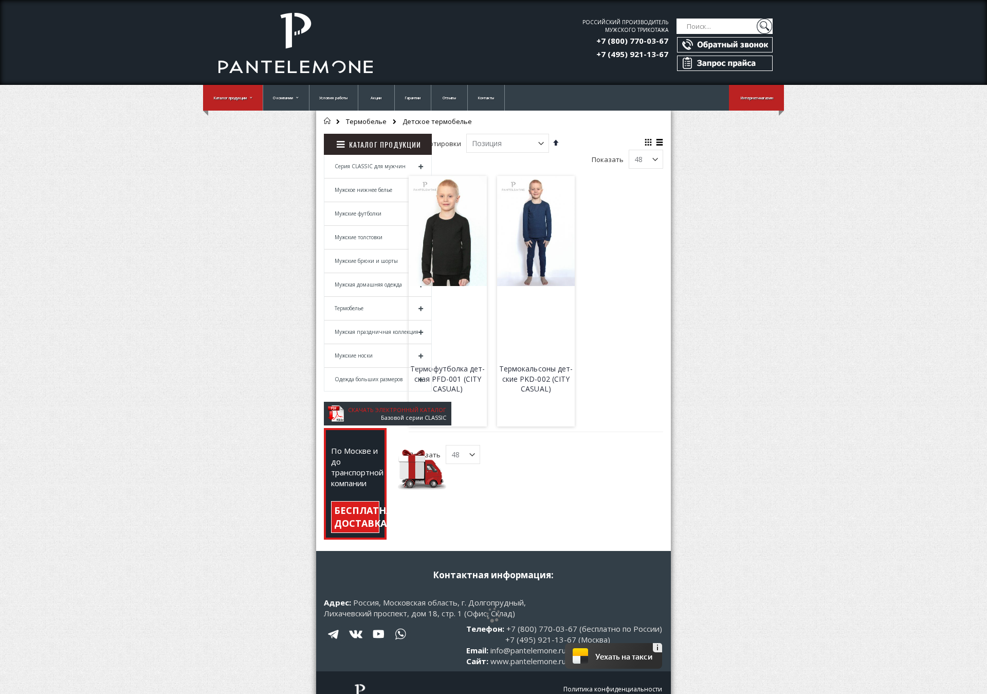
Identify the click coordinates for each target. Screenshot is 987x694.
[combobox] (725, 26)
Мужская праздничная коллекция (376, 331)
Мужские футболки (358, 213)
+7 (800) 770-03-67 (632, 40)
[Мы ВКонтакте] (356, 641)
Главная (328, 121)
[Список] (659, 143)
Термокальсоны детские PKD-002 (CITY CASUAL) (536, 379)
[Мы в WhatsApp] (400, 641)
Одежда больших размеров (369, 379)
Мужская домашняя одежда (368, 284)
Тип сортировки (435, 143)
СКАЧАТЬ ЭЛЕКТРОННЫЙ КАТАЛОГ (397, 410)
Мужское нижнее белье (363, 189)
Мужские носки (354, 355)
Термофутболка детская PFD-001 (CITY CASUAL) (447, 379)
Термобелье (366, 121)
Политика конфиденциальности (612, 689)
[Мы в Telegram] (334, 641)
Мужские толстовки (358, 237)
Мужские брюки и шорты (366, 260)
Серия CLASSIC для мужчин (370, 166)
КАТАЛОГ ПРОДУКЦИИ (385, 144)
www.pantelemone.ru (528, 661)
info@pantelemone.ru (528, 650)
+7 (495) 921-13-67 (632, 54)
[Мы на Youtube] (378, 641)
